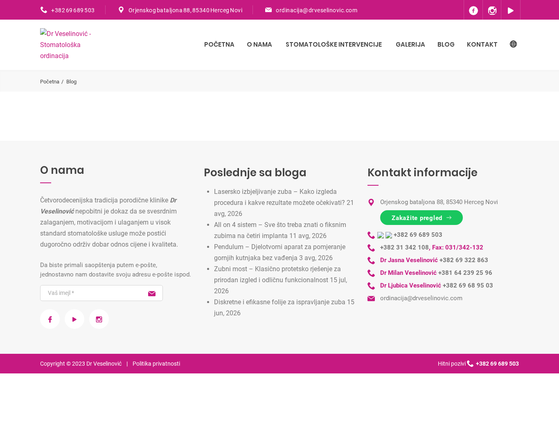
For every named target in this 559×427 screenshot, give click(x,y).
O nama (259, 44)
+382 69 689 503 (73, 10)
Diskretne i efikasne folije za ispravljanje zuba (279, 302)
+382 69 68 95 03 (468, 285)
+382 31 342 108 (404, 247)
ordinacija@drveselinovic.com (316, 10)
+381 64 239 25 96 (465, 272)
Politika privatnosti (156, 363)
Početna (219, 44)
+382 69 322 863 (464, 260)
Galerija (410, 44)
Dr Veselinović (104, 363)
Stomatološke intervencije (334, 44)
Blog (446, 44)
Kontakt (482, 44)
